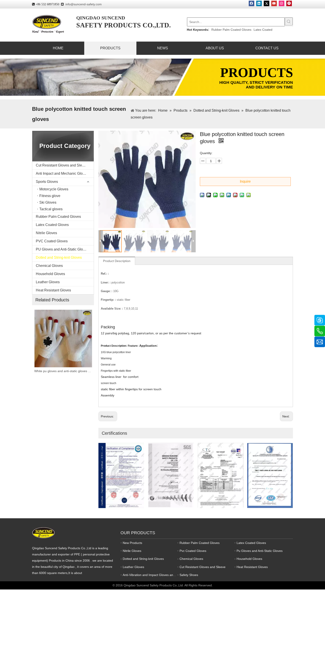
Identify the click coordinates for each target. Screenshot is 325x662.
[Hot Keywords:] (289, 21)
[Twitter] (266, 3)
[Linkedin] (259, 3)
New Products (132, 543)
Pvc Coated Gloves (193, 551)
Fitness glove (49, 196)
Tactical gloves (51, 209)
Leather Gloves (48, 282)
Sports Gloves (47, 182)
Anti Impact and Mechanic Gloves (62, 173)
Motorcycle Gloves (53, 189)
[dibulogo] (43, 532)
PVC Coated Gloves (52, 241)
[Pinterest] (289, 3)
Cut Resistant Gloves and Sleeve (62, 165)
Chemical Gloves (49, 266)
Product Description (116, 261)
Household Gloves (50, 274)
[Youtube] (274, 3)
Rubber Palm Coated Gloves (231, 29)
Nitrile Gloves (46, 233)
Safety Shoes (189, 575)
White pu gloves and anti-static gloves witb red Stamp (35, 371)
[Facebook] (251, 3)
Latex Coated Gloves (52, 225)
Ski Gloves (47, 202)
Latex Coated (263, 29)
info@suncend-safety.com (83, 4)
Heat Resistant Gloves (53, 290)
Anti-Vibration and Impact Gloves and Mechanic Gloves (161, 575)
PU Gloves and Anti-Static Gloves (62, 249)
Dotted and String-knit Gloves (59, 257)
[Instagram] (281, 3)
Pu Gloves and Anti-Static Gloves (260, 551)
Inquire (245, 181)
